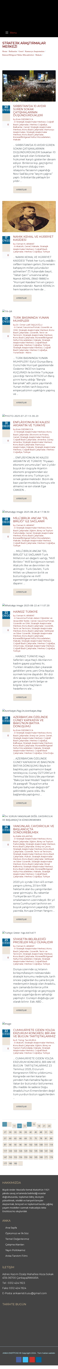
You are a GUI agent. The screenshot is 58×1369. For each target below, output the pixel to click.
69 (25, 1138)
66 (20, 1138)
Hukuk (27, 856)
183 (15, 1163)
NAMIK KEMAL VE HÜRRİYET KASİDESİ (33, 238)
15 (34, 1124)
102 (30, 1144)
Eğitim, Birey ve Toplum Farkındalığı (32, 1046)
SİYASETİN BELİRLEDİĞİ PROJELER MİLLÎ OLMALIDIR (33, 940)
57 (5, 1138)
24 (49, 1125)
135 (35, 1150)
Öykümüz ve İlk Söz (16, 1233)
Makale (38, 55)
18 (39, 1125)
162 (30, 1157)
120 (10, 1150)
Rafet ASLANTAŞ (24, 836)
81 (46, 1138)
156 (20, 1157)
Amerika (41, 439)
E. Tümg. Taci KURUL (26, 1040)
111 (46, 1144)
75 (36, 1138)
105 (35, 1144)
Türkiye (46, 251)
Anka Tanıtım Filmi (16, 1255)
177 (5, 1163)
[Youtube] (32, 1359)
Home (4, 51)
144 (51, 1150)
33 (15, 1132)
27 (5, 1132)
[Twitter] (25, 1359)
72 (31, 1138)
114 (51, 1144)
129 (25, 1150)
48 (41, 1132)
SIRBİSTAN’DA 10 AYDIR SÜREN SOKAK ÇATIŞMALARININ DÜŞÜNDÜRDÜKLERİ (29, 110)
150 (10, 1157)
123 (15, 1150)
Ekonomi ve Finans (39, 434)
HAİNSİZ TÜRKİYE (25, 611)
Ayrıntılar (21, 189)
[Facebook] (18, 1359)
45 (36, 1132)
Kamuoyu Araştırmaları (34, 51)
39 (25, 1132)
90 (10, 1144)
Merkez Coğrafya (38, 124)
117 (5, 1150)
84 (51, 1138)
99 (25, 1144)
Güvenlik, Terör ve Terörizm (38, 851)
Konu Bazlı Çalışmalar (33, 129)
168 (41, 1157)
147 (5, 1157)
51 (46, 1132)
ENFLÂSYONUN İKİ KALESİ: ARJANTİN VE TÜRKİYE (31, 423)
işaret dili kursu (49, 1367)
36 (20, 1132)
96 (20, 1144)
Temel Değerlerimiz (17, 1238)
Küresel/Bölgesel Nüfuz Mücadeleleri (18, 55)
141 (46, 1150)
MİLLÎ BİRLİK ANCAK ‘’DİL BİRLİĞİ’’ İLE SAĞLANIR (30, 519)
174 (51, 1157)
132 (30, 1150)
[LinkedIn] (38, 1359)
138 (41, 1150)
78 (41, 1138)
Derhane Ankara (31, 1367)
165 (35, 1157)
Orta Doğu (18, 646)
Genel (21, 51)
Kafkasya (17, 743)
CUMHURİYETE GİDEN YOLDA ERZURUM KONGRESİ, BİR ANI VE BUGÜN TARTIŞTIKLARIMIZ (34, 1033)
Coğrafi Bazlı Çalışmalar (25, 439)
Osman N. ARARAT (25, 244)
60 (10, 1138)
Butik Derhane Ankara (11, 1367)
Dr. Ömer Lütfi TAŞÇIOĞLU (29, 324)
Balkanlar (13, 51)
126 (20, 1150)
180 (10, 1163)
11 (14, 1125)
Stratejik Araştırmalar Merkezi (31, 121)
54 (51, 1132)
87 (5, 1144)
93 (15, 1144)
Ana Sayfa (11, 1227)
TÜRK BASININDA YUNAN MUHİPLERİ (31, 319)
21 (44, 1125)
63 (15, 1138)
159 (25, 1157)
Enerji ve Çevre (37, 735)
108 (41, 1144)
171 (46, 1157)
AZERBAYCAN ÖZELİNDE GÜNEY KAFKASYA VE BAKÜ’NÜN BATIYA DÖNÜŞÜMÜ (30, 721)
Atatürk (20, 246)
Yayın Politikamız (15, 1250)
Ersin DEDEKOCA (24, 119)
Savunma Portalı (31, 327)
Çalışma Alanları (14, 1244)
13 (25, 1125)
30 (10, 1132)
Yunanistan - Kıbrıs (22, 352)
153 (15, 1157)
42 (31, 1132)
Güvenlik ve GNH (21, 623)
